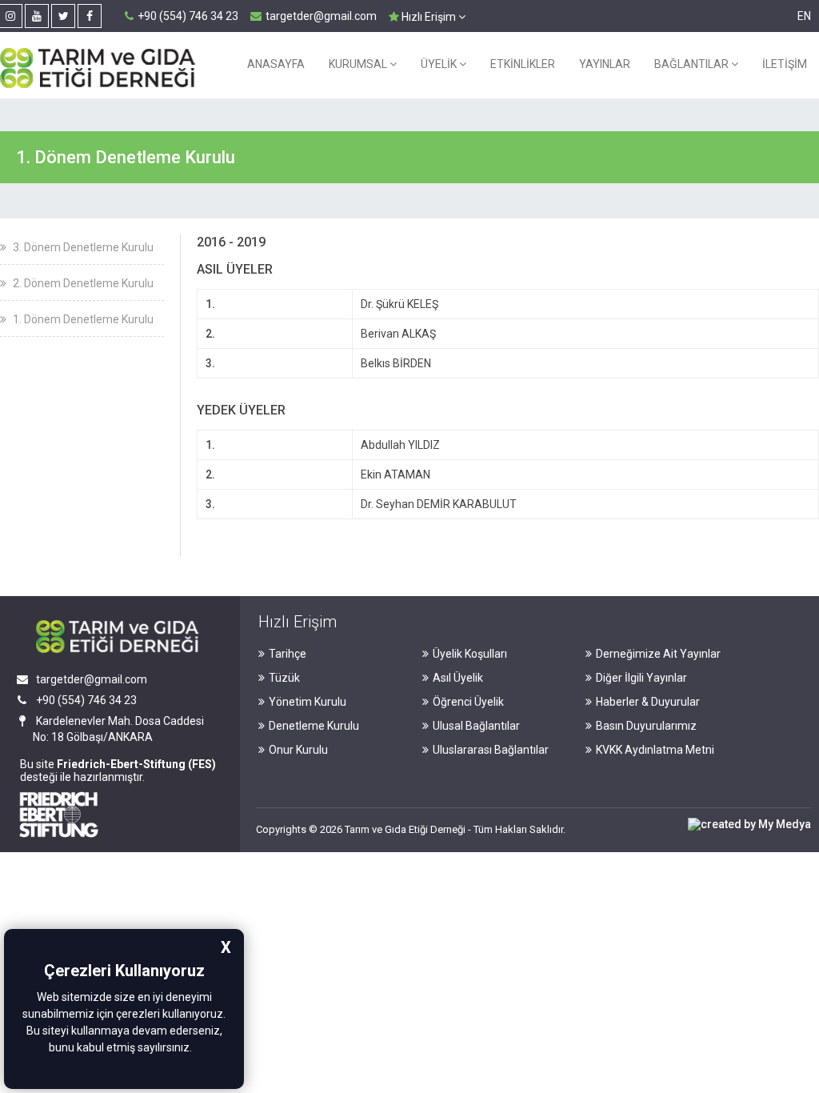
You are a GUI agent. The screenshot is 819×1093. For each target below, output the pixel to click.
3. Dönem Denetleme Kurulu (82, 247)
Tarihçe (287, 653)
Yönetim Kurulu (307, 701)
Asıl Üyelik (458, 677)
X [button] (226, 947)
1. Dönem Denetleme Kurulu (82, 319)
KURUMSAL (359, 64)
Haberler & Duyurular (648, 701)
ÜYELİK (440, 64)
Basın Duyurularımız (646, 725)
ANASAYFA (276, 64)
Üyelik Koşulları (470, 653)
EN (804, 16)
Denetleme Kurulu (314, 725)
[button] (196, 1049)
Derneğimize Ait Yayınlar (658, 653)
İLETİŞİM (784, 64)
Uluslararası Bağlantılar (491, 749)
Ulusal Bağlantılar (476, 725)
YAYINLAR (604, 64)
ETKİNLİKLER (522, 64)
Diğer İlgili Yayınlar (641, 677)
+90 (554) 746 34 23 (188, 16)
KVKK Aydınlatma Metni (655, 749)
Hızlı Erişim (428, 16)
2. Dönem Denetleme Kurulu (82, 283)
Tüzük (284, 677)
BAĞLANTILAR (692, 64)
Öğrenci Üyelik (468, 701)
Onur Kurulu (298, 749)
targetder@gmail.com (321, 16)
